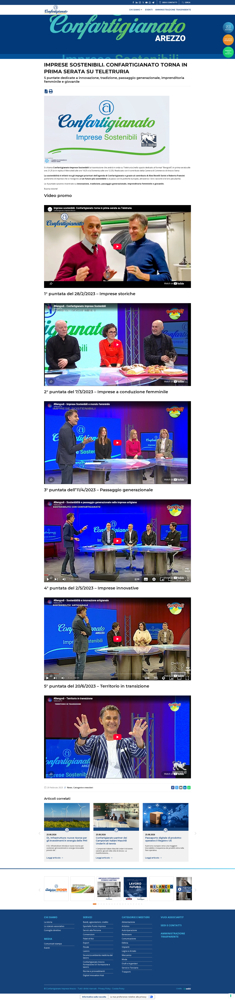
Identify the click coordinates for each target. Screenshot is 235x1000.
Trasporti (126, 971)
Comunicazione (129, 938)
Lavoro (86, 951)
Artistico (125, 926)
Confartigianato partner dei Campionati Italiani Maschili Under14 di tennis (111, 841)
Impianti (125, 947)
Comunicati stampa (53, 943)
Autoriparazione (129, 930)
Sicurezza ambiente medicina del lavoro (98, 956)
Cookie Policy (118, 988)
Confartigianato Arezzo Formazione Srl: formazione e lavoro (96, 964)
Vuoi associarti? (172, 917)
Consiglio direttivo (52, 930)
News (69, 787)
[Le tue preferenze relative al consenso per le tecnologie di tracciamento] (230, 995)
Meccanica (126, 955)
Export (86, 942)
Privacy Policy (104, 988)
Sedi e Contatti (171, 925)
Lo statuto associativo (54, 926)
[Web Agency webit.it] (186, 988)
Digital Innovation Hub (93, 975)
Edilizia (125, 942)
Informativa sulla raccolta (94, 997)
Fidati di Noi (88, 938)
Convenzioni (88, 934)
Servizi (87, 917)
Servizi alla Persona (92, 930)
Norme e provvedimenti (94, 971)
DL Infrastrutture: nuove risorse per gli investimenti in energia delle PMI (67, 839)
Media (48, 938)
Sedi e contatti (169, 2)
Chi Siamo (50, 917)
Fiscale (86, 947)
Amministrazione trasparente (173, 10)
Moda (124, 959)
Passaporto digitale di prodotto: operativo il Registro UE (163, 839)
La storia (48, 922)
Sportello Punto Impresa (94, 926)
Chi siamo (134, 10)
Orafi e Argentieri (130, 963)
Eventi (149, 10)
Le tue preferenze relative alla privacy (128, 997)
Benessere (127, 934)
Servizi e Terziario (130, 967)
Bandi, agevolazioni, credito (95, 922)
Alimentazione (128, 922)
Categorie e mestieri (83, 787)
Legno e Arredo (129, 951)
